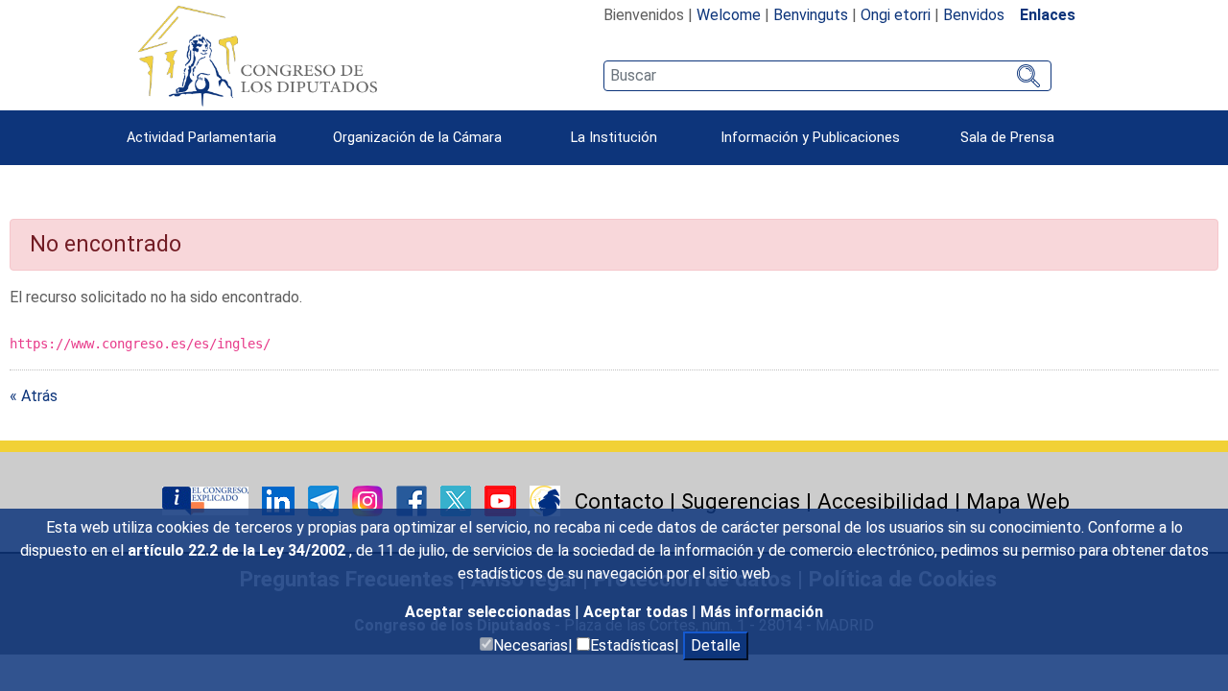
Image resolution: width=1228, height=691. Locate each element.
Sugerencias (740, 500)
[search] (827, 75)
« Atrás (34, 396)
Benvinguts (810, 15)
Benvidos (973, 15)
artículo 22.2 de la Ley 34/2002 (238, 550)
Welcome (729, 15)
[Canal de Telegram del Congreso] (325, 499)
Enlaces (1047, 15)
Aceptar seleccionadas (490, 612)
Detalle (716, 645)
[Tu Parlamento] (207, 499)
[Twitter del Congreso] (458, 499)
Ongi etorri (896, 15)
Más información (761, 612)
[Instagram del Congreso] (369, 499)
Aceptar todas (637, 612)
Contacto (619, 500)
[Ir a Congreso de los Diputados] (257, 56)
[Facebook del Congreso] (413, 499)
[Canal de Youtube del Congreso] (502, 499)
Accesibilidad (883, 500)
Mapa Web (1018, 500)
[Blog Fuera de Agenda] (545, 499)
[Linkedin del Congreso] (280, 499)
